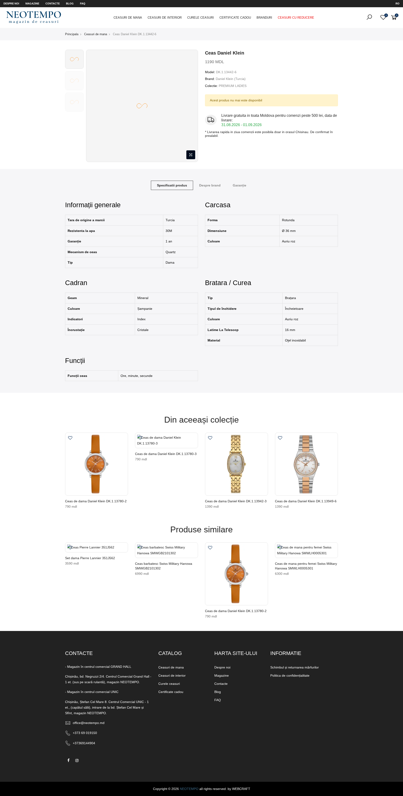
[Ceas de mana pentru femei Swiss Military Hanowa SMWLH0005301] (306, 550)
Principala (71, 34)
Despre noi (11, 3)
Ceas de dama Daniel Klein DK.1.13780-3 (166, 454)
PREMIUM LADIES (233, 86)
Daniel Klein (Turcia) (231, 79)
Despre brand (210, 185)
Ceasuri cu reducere (296, 17)
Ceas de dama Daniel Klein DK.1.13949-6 (306, 501)
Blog (70, 3)
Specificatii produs (172, 185)
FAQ (82, 3)
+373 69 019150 (85, 733)
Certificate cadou (235, 17)
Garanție (239, 185)
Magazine (32, 3)
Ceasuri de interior (165, 17)
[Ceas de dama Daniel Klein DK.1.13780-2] (96, 464)
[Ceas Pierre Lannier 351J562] (96, 547)
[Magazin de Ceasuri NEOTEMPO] (33, 17)
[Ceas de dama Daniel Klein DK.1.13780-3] (166, 440)
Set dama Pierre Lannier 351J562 (90, 558)
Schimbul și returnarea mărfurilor (294, 667)
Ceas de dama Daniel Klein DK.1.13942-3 (236, 501)
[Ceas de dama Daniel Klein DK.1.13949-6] (306, 464)
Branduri (264, 17)
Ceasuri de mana (128, 17)
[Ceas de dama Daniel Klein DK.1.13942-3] (236, 464)
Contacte (52, 3)
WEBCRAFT (241, 789)
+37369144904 (84, 743)
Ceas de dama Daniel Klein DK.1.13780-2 (96, 501)
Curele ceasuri (200, 17)
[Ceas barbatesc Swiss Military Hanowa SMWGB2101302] (166, 550)
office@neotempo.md (88, 723)
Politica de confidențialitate (289, 675)
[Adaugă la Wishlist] (70, 438)
